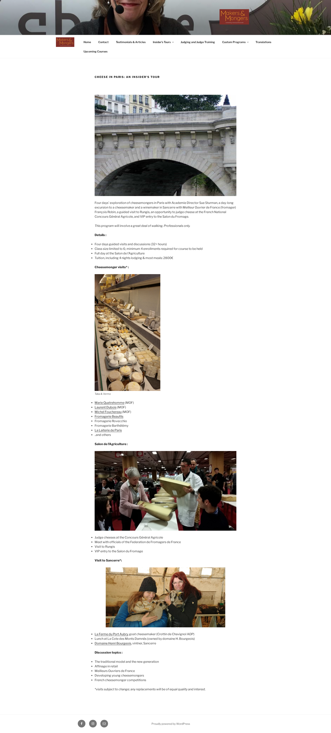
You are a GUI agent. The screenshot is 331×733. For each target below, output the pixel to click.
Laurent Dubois (105, 407)
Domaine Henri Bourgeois (113, 643)
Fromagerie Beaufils (109, 416)
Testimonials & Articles (131, 42)
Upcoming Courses (95, 51)
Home (87, 42)
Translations (263, 42)
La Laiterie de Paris (108, 430)
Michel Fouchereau (108, 412)
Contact (103, 42)
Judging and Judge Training (198, 42)
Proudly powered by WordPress (171, 723)
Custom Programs (234, 42)
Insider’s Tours (162, 42)
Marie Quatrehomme (109, 402)
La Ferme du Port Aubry (111, 634)
